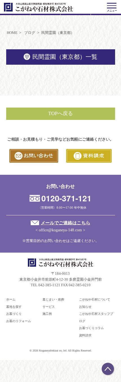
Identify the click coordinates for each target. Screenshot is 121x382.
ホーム (10, 299)
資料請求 (85, 335)
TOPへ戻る (60, 113)
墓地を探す (14, 306)
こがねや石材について (94, 299)
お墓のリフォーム (18, 321)
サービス (48, 306)
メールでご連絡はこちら (65, 222)
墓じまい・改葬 (53, 299)
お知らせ (85, 306)
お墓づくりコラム (91, 328)
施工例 (47, 313)
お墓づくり (14, 313)
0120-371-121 (66, 198)
